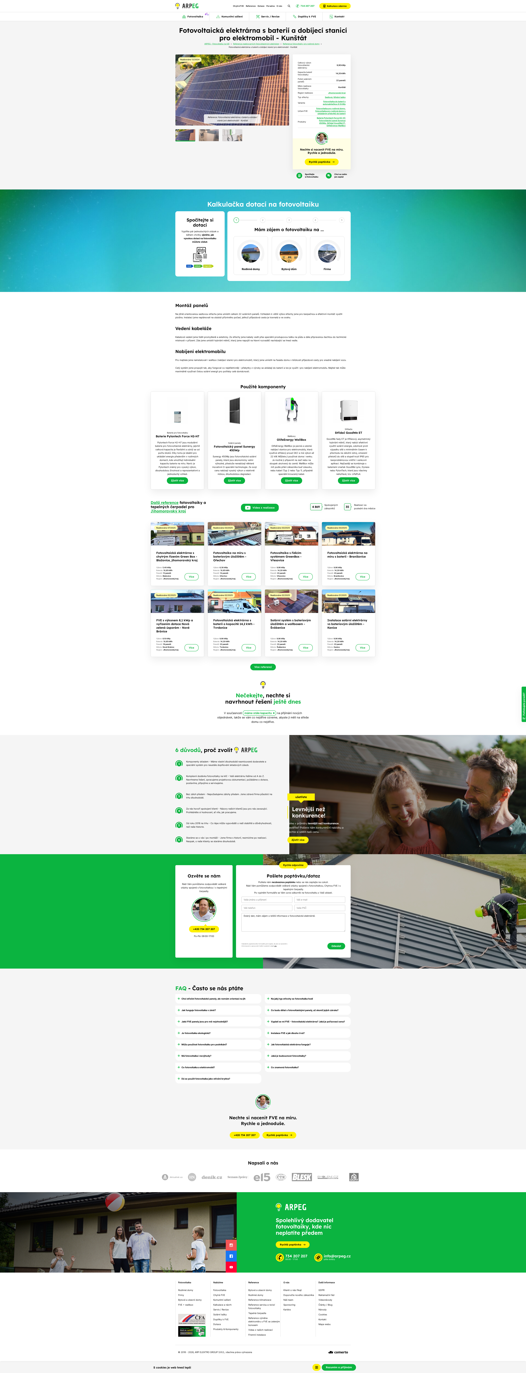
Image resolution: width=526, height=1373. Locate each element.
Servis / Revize (221, 1309)
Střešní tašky (339, 97)
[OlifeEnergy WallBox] (291, 440)
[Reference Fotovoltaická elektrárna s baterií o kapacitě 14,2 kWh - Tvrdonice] (234, 623)
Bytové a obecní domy (190, 1299)
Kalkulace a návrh (222, 1304)
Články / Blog (325, 1304)
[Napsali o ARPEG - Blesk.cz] (302, 1177)
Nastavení (316, 1367)
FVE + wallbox (185, 1304)
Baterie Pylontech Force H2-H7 (331, 118)
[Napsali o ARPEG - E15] (262, 1177)
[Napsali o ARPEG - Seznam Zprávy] (238, 1177)
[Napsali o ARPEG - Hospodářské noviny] (192, 1177)
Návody (322, 1309)
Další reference (164, 502)
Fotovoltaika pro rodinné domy (330, 108)
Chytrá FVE (238, 6)
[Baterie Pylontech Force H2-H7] (177, 440)
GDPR (321, 1290)
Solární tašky (220, 1314)
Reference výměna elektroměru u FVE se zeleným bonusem (264, 1321)
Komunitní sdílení (222, 1299)
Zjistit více (298, 839)
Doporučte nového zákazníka (298, 1295)
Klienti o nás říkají (292, 1290)
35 (347, 507)
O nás (279, 6)
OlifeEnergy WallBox (336, 125)
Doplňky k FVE (221, 1319)
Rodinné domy (185, 1290)
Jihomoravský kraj (337, 93)
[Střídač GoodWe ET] (348, 440)
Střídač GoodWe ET (336, 123)
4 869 (316, 507)
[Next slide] (284, 90)
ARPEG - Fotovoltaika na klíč (217, 44)
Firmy (181, 1295)
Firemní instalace (257, 1334)
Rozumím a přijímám (339, 1367)
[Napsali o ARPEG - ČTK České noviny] (281, 1177)
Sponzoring (289, 1304)
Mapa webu (324, 1324)
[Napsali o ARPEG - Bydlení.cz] (328, 1177)
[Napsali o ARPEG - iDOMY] (354, 1177)
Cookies (322, 1314)
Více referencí (263, 667)
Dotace (261, 6)
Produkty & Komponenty (225, 1329)
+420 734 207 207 (204, 929)
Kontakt (322, 1319)
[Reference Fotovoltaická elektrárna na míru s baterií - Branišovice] (348, 554)
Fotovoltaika (184, 1282)
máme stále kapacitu (258, 713)
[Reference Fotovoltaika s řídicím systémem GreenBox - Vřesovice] (291, 554)
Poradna (270, 6)
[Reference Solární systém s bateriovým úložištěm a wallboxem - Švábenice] (291, 623)
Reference (251, 6)
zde (275, 946)
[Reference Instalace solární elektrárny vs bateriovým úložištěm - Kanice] (348, 623)
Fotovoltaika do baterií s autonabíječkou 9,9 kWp (334, 102)
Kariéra (287, 1309)
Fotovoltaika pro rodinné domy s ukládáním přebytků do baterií (330, 112)
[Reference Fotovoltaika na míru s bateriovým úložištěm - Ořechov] (234, 554)
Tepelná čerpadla (257, 1313)
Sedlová (328, 97)
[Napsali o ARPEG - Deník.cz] (212, 1177)
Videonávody (325, 1299)
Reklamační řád (326, 1295)
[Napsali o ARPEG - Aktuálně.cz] (172, 1177)
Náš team (288, 1299)
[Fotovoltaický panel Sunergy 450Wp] (234, 440)
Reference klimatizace (259, 1299)
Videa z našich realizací (260, 1329)
